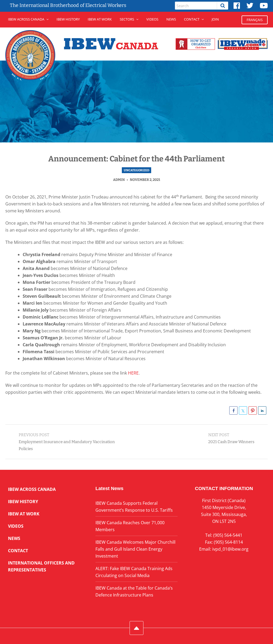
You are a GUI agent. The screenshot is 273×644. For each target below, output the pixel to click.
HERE (133, 373)
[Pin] (252, 410)
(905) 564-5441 (227, 535)
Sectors (127, 19)
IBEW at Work (100, 19)
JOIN (215, 19)
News (171, 19)
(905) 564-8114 (228, 542)
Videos (152, 19)
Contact (191, 19)
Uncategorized (136, 170)
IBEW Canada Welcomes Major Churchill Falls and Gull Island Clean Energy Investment (135, 549)
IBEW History (68, 19)
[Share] (233, 410)
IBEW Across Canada (26, 19)
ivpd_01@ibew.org (230, 549)
